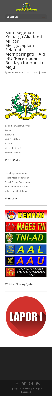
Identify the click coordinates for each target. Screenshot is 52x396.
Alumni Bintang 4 (13, 148)
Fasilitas (9, 143)
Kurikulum (9, 134)
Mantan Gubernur (13, 152)
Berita (43, 72)
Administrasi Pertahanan (16, 191)
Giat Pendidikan (12, 139)
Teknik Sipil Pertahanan (16, 173)
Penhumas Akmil (16, 72)
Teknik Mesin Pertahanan (17, 177)
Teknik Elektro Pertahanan (17, 182)
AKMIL (27, 388)
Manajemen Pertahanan (16, 186)
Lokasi (8, 130)
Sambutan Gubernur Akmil (17, 125)
